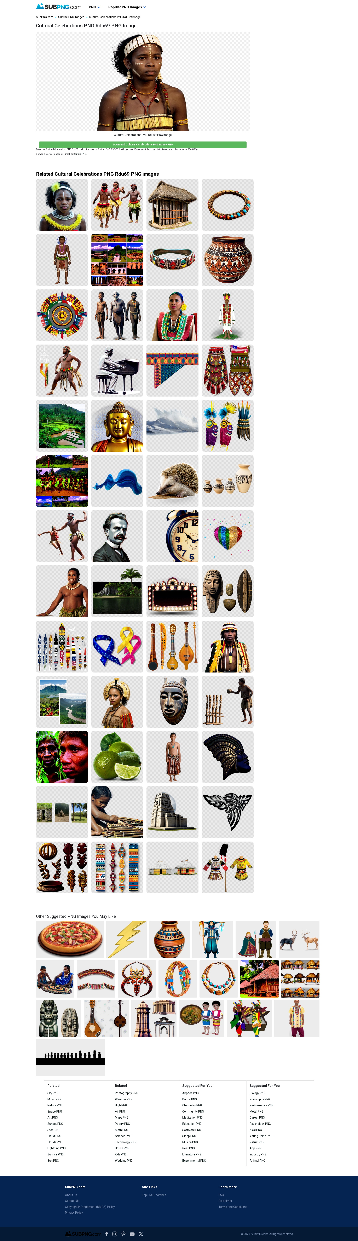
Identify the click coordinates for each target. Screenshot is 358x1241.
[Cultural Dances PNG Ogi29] (62, 536)
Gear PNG (188, 1148)
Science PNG (123, 1136)
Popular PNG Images (125, 7)
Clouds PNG (55, 1142)
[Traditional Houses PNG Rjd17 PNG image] (300, 979)
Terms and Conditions (233, 1206)
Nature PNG (55, 1105)
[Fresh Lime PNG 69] (117, 757)
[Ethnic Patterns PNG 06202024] (117, 868)
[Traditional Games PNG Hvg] (228, 702)
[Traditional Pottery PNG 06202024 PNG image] (169, 939)
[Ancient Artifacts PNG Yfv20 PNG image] (58, 1018)
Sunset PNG (55, 1123)
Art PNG (52, 1117)
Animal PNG (257, 1160)
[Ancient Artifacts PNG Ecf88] (172, 702)
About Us (71, 1195)
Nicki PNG (256, 1130)
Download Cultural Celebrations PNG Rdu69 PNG (143, 144)
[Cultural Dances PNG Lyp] (62, 371)
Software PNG (191, 1130)
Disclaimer (225, 1200)
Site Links (149, 1187)
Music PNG (54, 1099)
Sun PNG (53, 1160)
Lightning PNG (56, 1148)
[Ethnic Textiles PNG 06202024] (228, 371)
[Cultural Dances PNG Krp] (62, 591)
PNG (92, 7)
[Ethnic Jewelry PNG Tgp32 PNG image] (219, 979)
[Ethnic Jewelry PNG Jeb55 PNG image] (177, 979)
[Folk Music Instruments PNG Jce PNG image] (106, 1018)
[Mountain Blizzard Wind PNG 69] (172, 426)
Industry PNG (258, 1154)
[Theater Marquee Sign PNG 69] (172, 591)
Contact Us (72, 1200)
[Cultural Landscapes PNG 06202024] (62, 481)
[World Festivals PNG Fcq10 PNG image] (249, 1018)
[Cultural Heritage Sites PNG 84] (62, 812)
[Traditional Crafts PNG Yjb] (117, 812)
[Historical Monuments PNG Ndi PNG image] (154, 1018)
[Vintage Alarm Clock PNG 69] (172, 536)
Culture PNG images (71, 17)
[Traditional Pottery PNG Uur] (228, 260)
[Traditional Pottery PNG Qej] (228, 481)
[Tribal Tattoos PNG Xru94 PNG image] (137, 979)
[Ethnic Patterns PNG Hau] (172, 371)
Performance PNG (261, 1105)
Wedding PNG (124, 1160)
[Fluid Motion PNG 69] (117, 481)
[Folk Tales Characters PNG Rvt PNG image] (212, 939)
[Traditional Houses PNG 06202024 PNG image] (259, 979)
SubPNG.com (44, 17)
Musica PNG (190, 1142)
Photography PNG (126, 1093)
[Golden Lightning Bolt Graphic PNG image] (126, 939)
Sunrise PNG (55, 1154)
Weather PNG (123, 1099)
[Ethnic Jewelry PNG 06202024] (172, 260)
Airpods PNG (190, 1093)
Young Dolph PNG (261, 1136)
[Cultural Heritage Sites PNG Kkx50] (117, 315)
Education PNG (192, 1123)
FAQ (221, 1195)
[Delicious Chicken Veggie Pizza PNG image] (70, 939)
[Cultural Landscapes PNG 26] (62, 702)
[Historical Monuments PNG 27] (172, 812)
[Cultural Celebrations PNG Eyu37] (62, 205)
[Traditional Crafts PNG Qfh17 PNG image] (55, 979)
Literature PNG (191, 1154)
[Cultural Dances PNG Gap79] (117, 205)
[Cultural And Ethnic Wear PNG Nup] (117, 702)
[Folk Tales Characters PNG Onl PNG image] (256, 939)
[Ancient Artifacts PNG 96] (228, 591)
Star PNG (53, 1130)
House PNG (122, 1148)
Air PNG (120, 1111)
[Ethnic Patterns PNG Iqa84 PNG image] (96, 979)
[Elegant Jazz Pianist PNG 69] (117, 371)
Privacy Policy (74, 1212)
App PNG (255, 1148)
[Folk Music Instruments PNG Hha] (172, 647)
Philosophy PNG (260, 1099)
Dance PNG (189, 1099)
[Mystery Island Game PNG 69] (117, 591)
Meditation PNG (192, 1117)
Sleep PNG (189, 1136)
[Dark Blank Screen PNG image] (70, 1057)
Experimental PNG (194, 1160)
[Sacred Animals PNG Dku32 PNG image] (299, 939)
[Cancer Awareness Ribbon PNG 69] (117, 647)
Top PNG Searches (154, 1195)
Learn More (228, 1187)
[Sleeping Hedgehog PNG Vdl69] (172, 481)
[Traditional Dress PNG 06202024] (172, 315)
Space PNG (54, 1111)
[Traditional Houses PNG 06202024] (172, 205)
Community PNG (193, 1111)
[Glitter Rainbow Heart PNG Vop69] (228, 536)
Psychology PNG (260, 1123)
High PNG (121, 1105)
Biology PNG (257, 1093)
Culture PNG (80, 154)
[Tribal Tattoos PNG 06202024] (228, 812)
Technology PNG (125, 1142)
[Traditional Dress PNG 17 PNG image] (296, 1018)
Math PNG (121, 1130)
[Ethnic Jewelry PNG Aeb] (228, 205)
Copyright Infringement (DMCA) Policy (90, 1206)
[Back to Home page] (58, 7)
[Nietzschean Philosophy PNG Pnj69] (117, 536)
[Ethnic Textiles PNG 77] (172, 757)
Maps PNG (121, 1117)
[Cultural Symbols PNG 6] (62, 647)
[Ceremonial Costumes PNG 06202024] (228, 426)
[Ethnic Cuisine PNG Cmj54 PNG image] (201, 1018)
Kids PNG (121, 1154)
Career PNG (257, 1117)
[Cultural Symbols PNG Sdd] (62, 315)
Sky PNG (52, 1093)
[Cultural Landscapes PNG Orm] (62, 426)
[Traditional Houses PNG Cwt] (172, 868)
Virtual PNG (257, 1142)
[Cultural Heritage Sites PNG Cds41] (117, 260)
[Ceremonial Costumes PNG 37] (228, 315)
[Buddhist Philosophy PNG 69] (117, 426)
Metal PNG (256, 1111)
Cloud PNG (54, 1136)
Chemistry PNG (192, 1105)
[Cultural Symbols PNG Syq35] (62, 868)
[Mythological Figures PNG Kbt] (228, 757)
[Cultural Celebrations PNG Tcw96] (62, 260)
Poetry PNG (122, 1123)
